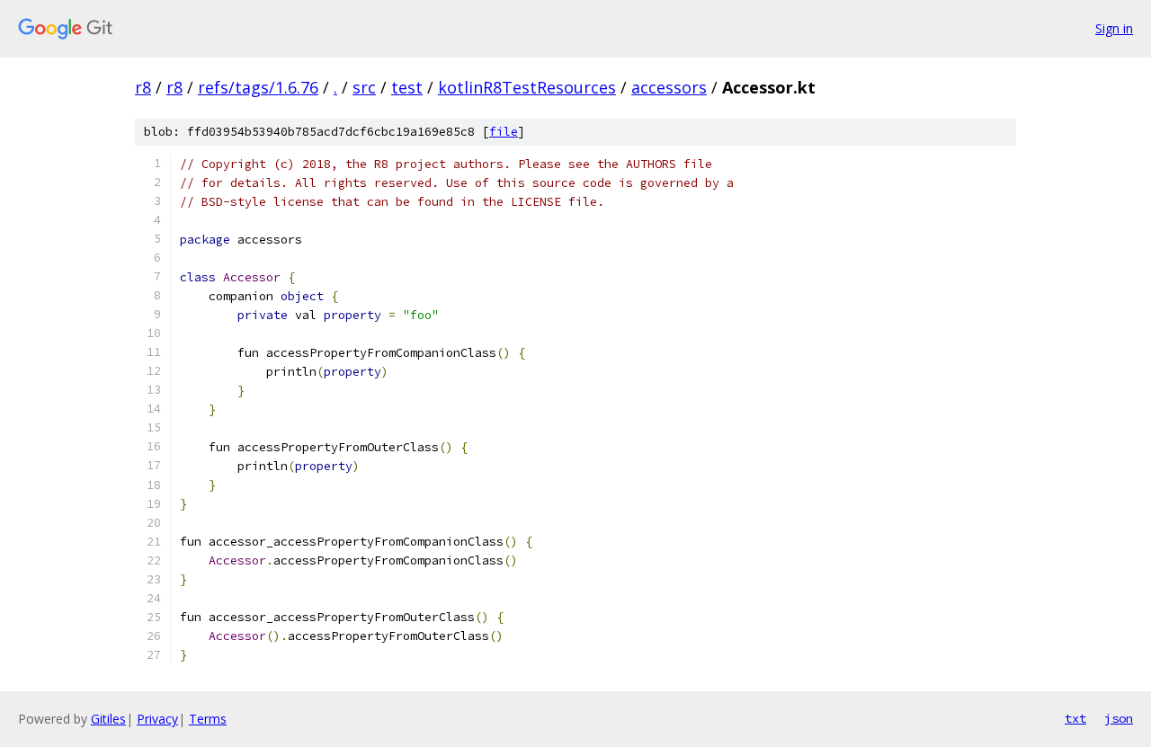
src (364, 87)
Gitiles (108, 718)
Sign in (1114, 28)
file (503, 131)
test (407, 87)
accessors (669, 87)
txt (1075, 718)
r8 (143, 87)
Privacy (157, 718)
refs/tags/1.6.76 (258, 87)
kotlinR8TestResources (527, 87)
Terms (208, 718)
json (1118, 718)
